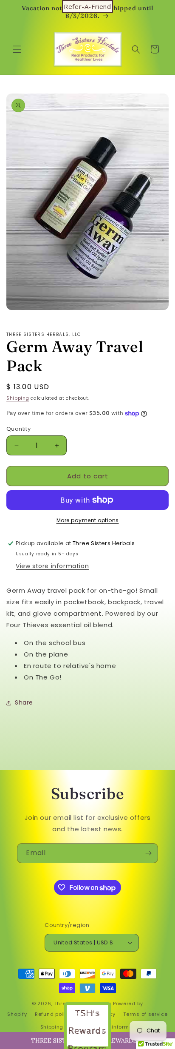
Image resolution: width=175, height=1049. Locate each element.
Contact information (116, 1026)
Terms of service (145, 1014)
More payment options (87, 520)
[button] (17, 49)
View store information (52, 566)
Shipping (17, 398)
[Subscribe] (148, 853)
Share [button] (24, 702)
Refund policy (53, 1014)
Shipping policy (60, 1026)
